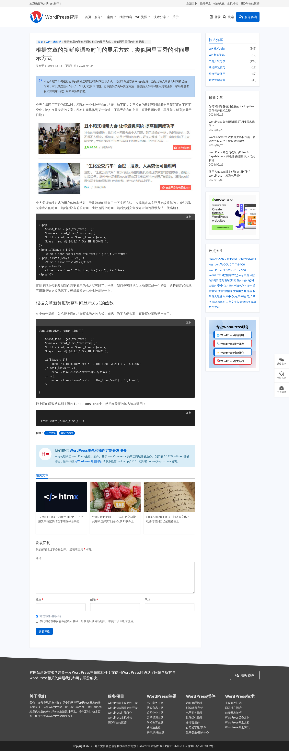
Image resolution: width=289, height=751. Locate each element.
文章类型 (238, 291)
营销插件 (245, 302)
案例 (110, 17)
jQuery (242, 258)
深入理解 (217, 296)
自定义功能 (67, 433)
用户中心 (228, 296)
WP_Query (237, 275)
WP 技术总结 (53, 42)
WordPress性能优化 (120, 712)
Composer (231, 258)
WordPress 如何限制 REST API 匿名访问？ (232, 123)
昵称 (38, 599)
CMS (221, 258)
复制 (188, 216)
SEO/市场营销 (194, 708)
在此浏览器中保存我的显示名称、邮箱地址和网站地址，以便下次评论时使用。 (88, 621)
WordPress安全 (237, 270)
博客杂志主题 (155, 708)
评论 (38, 558)
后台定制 (248, 280)
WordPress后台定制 (237, 717)
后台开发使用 (217, 74)
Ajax (211, 258)
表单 (253, 302)
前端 (227, 280)
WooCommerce (232, 264)
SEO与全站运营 (250, 3)
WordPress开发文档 (237, 722)
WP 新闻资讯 (217, 55)
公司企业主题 (155, 712)
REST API (214, 264)
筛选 (214, 301)
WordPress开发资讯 (237, 727)
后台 (239, 280)
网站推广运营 (233, 708)
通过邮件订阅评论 (51, 616)
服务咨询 (250, 17)
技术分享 (160, 17)
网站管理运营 (217, 80)
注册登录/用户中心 (197, 732)
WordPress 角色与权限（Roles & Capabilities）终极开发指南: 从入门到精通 (232, 156)
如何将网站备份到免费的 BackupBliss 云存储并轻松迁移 (232, 108)
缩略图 (221, 301)
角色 (211, 306)
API (216, 258)
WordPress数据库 (220, 275)
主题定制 (191, 3)
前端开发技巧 (217, 67)
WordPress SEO (218, 270)
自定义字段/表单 (196, 727)
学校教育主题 (155, 722)
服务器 (248, 291)
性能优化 (219, 3)
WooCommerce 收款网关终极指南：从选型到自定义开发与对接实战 (232, 139)
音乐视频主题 (155, 717)
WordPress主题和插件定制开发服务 (98, 450)
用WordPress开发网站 (88, 461)
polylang (251, 258)
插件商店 (126, 17)
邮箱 (93, 599)
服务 (97, 17)
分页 (221, 280)
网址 (147, 599)
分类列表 (213, 280)
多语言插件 (193, 722)
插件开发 (205, 3)
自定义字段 (232, 302)
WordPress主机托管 (120, 717)
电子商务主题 (155, 703)
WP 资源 (141, 17)
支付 (221, 291)
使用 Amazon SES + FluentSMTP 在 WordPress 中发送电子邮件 (230, 173)
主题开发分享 (217, 61)
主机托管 (232, 3)
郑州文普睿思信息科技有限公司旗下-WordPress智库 (127, 746)
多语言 (212, 285)
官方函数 (229, 285)
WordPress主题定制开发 (123, 703)
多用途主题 (154, 727)
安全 (220, 285)
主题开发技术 (233, 703)
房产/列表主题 (155, 732)
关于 (175, 17)
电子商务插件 (194, 712)
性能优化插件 (194, 717)
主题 (246, 275)
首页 (88, 17)
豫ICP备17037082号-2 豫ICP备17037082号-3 (187, 746)
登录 (217, 17)
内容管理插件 (194, 703)
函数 (252, 275)
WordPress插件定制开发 (123, 708)
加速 (233, 280)
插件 (249, 285)
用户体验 (51, 433)
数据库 (228, 291)
